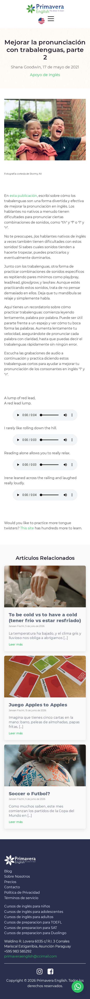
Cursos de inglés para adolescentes (33, 912)
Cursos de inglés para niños (27, 906)
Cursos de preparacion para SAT (30, 928)
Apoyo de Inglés (45, 75)
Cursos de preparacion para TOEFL (33, 922)
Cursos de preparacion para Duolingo (35, 933)
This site (27, 528)
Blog (8, 871)
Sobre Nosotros (17, 876)
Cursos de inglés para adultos (28, 917)
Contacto (12, 887)
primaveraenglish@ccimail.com (30, 956)
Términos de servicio (21, 898)
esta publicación (23, 196)
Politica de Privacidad (22, 893)
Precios (10, 882)
